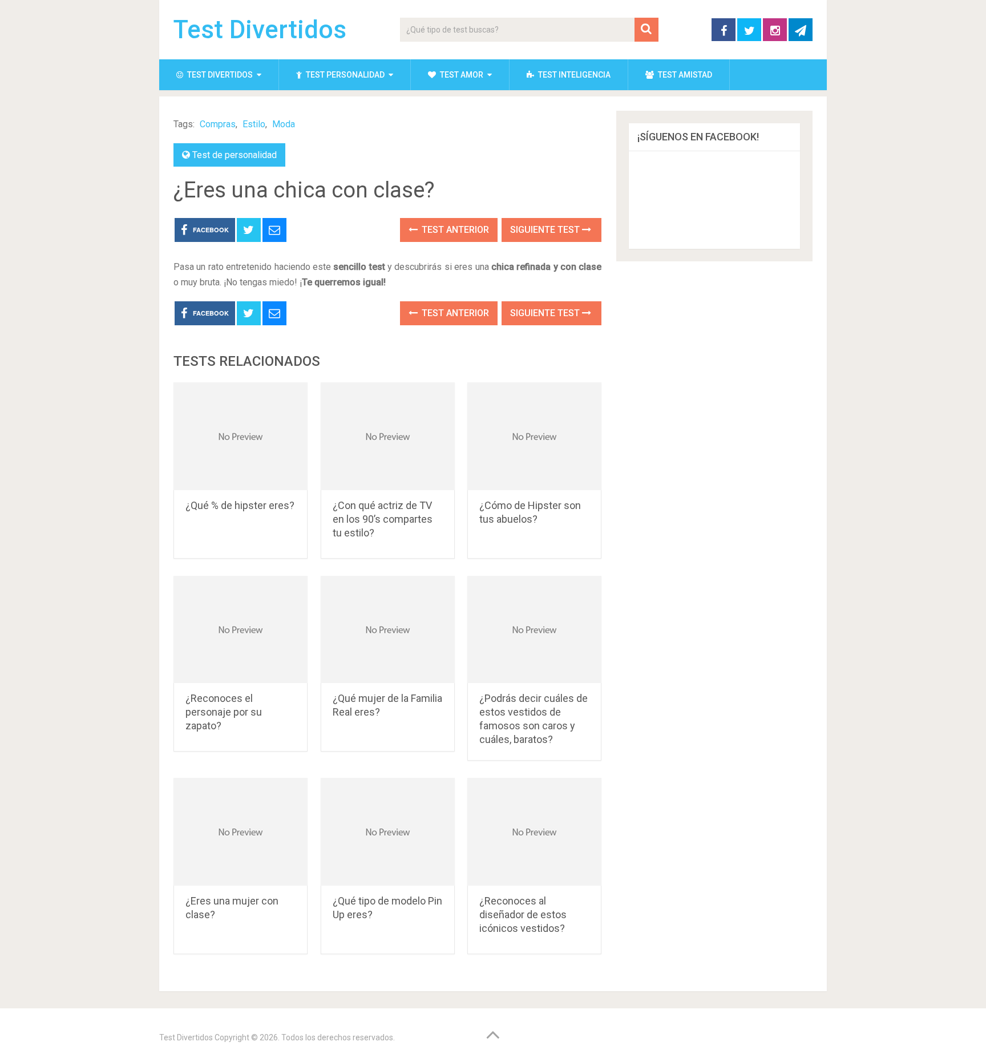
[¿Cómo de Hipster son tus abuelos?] (534, 436)
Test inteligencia (573, 74)
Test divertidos (219, 74)
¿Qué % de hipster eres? (239, 505)
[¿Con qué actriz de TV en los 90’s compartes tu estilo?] (388, 436)
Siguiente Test (546, 229)
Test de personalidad (234, 155)
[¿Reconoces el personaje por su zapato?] (240, 630)
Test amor (460, 74)
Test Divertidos (259, 29)
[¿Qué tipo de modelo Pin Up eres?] (388, 832)
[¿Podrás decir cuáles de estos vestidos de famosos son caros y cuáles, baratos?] (534, 630)
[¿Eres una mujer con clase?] (240, 832)
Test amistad (684, 74)
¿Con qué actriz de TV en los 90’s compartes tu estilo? (383, 519)
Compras (218, 124)
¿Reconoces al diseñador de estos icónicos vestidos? (523, 914)
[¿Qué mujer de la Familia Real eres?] (388, 630)
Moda (283, 124)
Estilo (254, 124)
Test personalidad (344, 74)
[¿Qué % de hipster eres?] (240, 436)
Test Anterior (454, 229)
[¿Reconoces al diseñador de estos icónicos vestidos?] (534, 832)
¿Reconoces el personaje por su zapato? (223, 712)
